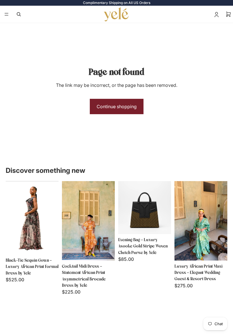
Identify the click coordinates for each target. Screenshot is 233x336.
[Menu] (6, 14)
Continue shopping (117, 106)
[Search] (19, 14)
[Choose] (50, 246)
